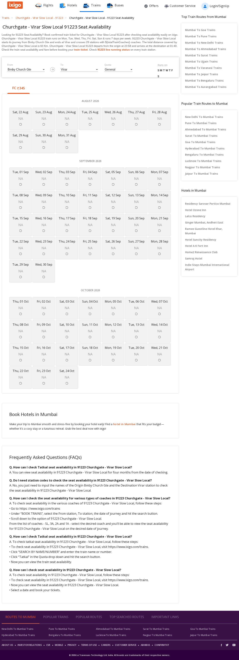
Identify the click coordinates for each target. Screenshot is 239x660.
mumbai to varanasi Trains (203, 68)
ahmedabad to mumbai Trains (205, 129)
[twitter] (227, 645)
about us (7, 645)
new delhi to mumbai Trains (204, 117)
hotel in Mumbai (124, 424)
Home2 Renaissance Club (201, 252)
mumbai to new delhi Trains (204, 42)
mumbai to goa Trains (200, 30)
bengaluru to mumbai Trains (204, 154)
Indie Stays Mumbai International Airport (207, 267)
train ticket (81, 49)
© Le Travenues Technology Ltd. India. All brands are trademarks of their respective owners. (119, 655)
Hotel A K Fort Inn (196, 246)
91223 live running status (113, 49)
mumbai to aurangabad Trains (205, 87)
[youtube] (234, 645)
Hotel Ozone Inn (195, 210)
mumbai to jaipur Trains (201, 74)
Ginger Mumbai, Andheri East (204, 222)
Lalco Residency (195, 216)
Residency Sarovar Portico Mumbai (207, 203)
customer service (125, 645)
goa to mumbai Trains (200, 142)
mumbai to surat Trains (201, 55)
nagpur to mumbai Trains (202, 167)
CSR (48, 645)
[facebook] (222, 645)
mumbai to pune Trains (200, 36)
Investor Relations (30, 645)
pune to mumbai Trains (200, 123)
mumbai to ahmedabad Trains (205, 49)
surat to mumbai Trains (201, 135)
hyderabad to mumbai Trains (204, 148)
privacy (72, 645)
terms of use (89, 645)
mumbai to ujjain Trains (201, 61)
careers (106, 645)
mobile (59, 645)
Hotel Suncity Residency (200, 239)
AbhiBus (145, 645)
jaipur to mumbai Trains (201, 173)
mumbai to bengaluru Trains (204, 80)
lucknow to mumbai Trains (203, 161)
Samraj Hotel (193, 258)
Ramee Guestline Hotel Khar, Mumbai (204, 231)
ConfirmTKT (162, 645)
